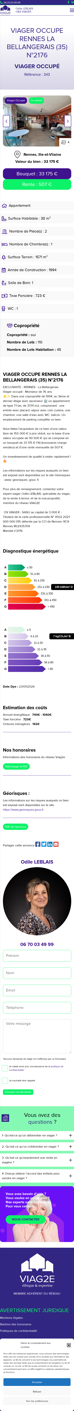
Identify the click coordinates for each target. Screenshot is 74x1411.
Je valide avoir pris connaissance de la (36, 1068)
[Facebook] (68, 2)
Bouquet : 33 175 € (37, 174)
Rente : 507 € (37, 184)
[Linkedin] (73, 2)
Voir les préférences (37, 1401)
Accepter (37, 1382)
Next (67, 121)
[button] (69, 1345)
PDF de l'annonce (15, 827)
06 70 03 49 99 (37, 944)
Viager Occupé (16, 100)
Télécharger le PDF (16, 766)
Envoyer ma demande (18, 1092)
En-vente (36, 100)
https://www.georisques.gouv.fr (23, 810)
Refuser (37, 1391)
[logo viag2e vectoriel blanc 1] (37, 1270)
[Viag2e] (5, 10)
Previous (6, 121)
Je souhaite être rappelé (22, 1080)
